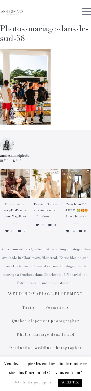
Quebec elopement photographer (45, 321)
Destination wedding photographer (45, 348)
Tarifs (28, 308)
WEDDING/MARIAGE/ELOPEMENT (45, 294)
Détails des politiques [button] (32, 382)
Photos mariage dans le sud (46, 335)
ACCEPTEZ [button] (70, 382)
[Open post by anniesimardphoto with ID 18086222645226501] (15, 183)
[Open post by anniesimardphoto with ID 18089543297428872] (45, 183)
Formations (57, 308)
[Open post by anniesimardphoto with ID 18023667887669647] (75, 183)
